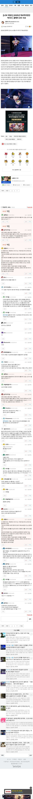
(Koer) (6, 182)
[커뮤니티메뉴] (2, 2)
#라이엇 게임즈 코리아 (20, 136)
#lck (11, 136)
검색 (30, 755)
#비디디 (19, 139)
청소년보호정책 (25, 761)
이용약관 (6, 761)
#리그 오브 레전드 (10, 139)
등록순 (9, 207)
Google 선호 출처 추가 (7, 26)
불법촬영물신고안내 (16, 763)
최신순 (13, 207)
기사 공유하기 (15, 169)
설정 (24, 759)
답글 (3, 221)
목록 (2, 190)
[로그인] (28, 2)
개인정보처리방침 (15, 761)
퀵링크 (20, 759)
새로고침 (30, 207)
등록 (30, 619)
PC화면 (14, 759)
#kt (6, 136)
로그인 (9, 759)
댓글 (21, 626)
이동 (7, 221)
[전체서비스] (31, 2)
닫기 (31, 788)
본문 (7, 190)
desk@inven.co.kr (15, 21)
